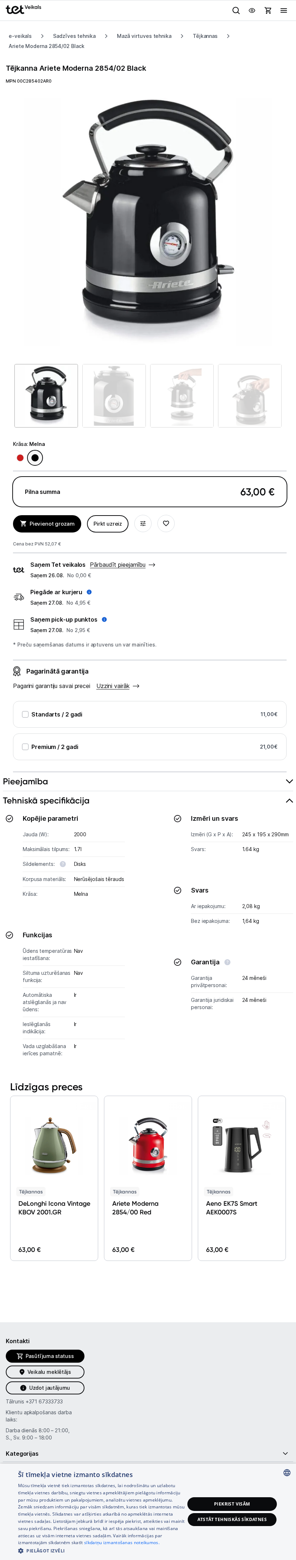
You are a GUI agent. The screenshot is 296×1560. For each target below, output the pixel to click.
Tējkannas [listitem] (205, 36)
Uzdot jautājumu (49, 1388)
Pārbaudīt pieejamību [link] (117, 564)
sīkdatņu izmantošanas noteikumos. (122, 1542)
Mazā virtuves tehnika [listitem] (144, 36)
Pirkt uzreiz (107, 523)
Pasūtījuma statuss (50, 1356)
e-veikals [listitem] (20, 36)
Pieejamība (25, 781)
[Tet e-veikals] (23, 9)
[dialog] (148, 1512)
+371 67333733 (44, 1401)
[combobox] (287, 1472)
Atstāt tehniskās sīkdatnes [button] (232, 1519)
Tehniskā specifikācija (46, 800)
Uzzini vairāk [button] (113, 685)
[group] (148, 222)
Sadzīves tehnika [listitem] (74, 36)
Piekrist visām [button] (232, 1504)
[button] (61, 592)
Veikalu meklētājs (49, 1372)
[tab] (148, 781)
